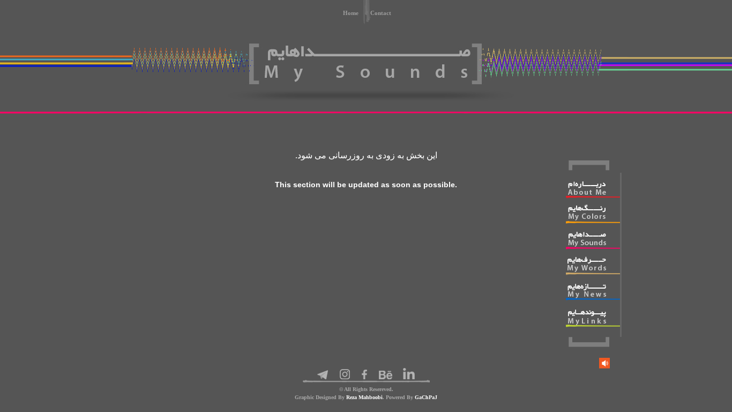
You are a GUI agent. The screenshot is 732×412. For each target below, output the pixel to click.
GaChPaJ (426, 397)
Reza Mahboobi (364, 397)
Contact (380, 13)
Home (350, 13)
